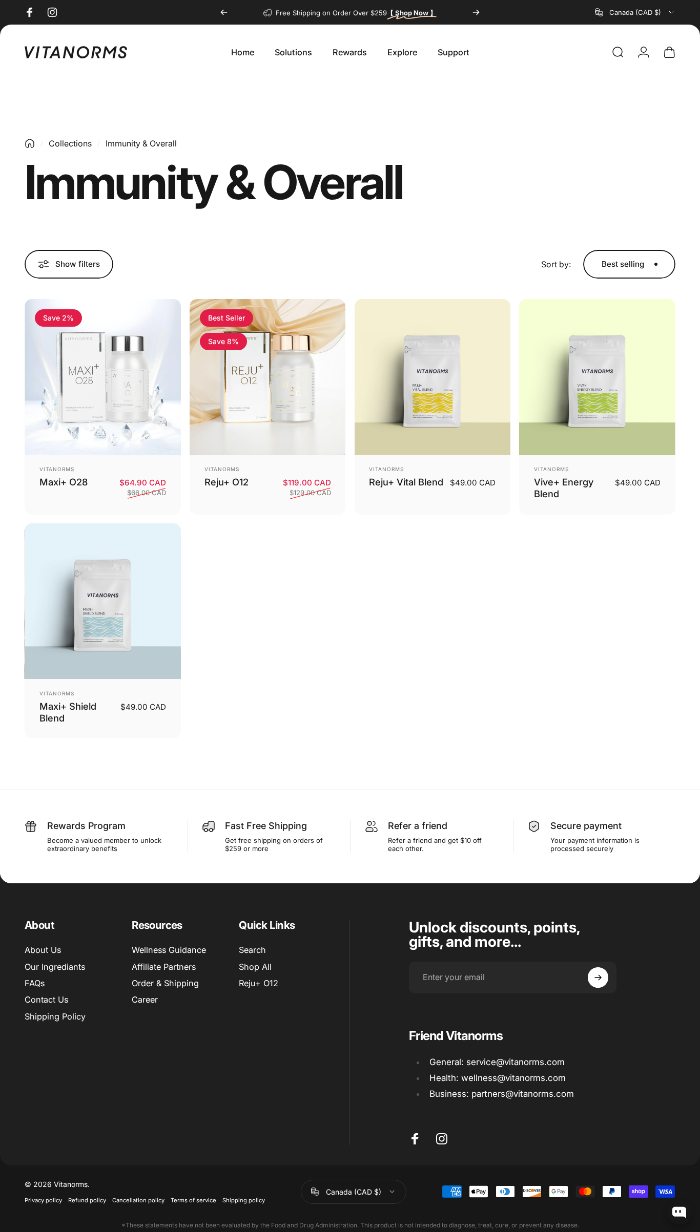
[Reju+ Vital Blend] (433, 377)
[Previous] (224, 12)
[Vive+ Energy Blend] (597, 377)
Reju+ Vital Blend (406, 481)
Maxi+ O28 (63, 481)
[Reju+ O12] (268, 377)
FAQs (35, 983)
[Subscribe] (598, 977)
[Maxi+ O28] (103, 377)
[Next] (476, 12)
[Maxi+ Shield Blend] (103, 601)
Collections (70, 143)
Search (252, 950)
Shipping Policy (55, 1016)
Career (145, 999)
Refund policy (87, 1200)
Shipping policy (243, 1200)
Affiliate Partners (164, 967)
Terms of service (193, 1200)
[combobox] (635, 12)
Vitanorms (56, 469)
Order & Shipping (165, 983)
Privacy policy (43, 1200)
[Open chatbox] (679, 1212)
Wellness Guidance (169, 950)
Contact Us (46, 999)
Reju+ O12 (226, 481)
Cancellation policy (138, 1200)
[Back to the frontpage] (30, 143)
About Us (43, 950)
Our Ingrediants (55, 967)
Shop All (255, 967)
